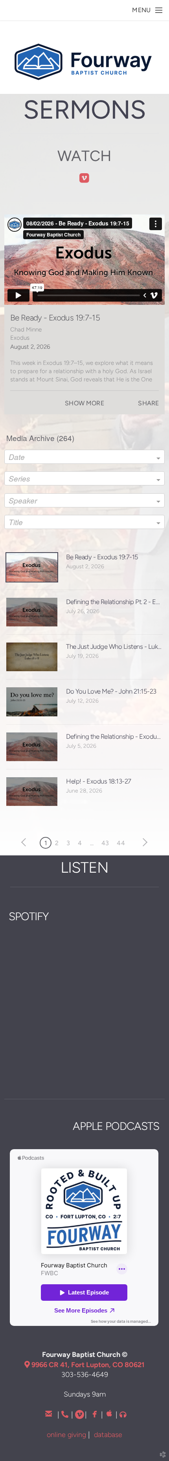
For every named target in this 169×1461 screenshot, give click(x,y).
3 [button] (68, 843)
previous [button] (26, 842)
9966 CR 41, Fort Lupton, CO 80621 (84, 1364)
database (108, 1434)
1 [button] (45, 843)
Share (148, 403)
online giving (66, 1434)
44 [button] (121, 843)
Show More (84, 403)
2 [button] (57, 843)
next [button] (143, 842)
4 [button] (80, 843)
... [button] (92, 843)
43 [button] (105, 843)
